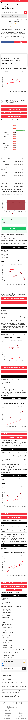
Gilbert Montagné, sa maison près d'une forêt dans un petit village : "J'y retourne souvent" (13, 696)
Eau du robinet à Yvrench (7, 645)
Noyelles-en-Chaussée (13, 16)
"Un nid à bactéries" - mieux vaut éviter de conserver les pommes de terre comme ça (14, 687)
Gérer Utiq (23, 703)
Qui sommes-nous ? (7, 702)
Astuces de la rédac (7, 665)
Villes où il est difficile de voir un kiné (14, 517)
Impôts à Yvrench (6, 637)
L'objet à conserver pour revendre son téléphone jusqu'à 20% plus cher (13, 679)
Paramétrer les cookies (16, 703)
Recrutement (21, 702)
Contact (13, 702)
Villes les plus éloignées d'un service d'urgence (14, 112)
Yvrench (3, 622)
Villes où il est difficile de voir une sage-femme (14, 586)
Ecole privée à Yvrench (7, 640)
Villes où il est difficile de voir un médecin (14, 302)
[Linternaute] (7, 713)
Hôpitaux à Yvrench (6, 625)
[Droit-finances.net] (20, 713)
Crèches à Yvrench (6, 639)
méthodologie (22, 33)
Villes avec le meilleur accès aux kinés (14, 513)
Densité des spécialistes (7, 60)
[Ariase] (7, 718)
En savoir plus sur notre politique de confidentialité (11, 230)
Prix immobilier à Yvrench (7, 644)
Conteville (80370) (6, 615)
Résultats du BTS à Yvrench (8, 657)
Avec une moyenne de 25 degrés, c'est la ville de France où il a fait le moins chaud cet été (13, 683)
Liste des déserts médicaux (14, 105)
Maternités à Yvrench (6, 642)
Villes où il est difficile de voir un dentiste (14, 371)
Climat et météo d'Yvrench (7, 632)
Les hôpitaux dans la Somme (14, 116)
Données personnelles (7, 703)
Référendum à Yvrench (7, 647)
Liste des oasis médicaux (14, 109)
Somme (16, 3)
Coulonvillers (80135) (6, 612)
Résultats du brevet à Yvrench (8, 655)
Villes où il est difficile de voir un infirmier (14, 437)
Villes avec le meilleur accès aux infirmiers (14, 433)
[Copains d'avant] (7, 716)
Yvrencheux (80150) (6, 609)
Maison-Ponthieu (17, 15)
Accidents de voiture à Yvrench (8, 630)
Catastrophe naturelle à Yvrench (9, 627)
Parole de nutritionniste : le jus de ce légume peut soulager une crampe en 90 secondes (13, 691)
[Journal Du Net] (20, 710)
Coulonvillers (4, 16)
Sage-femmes (18, 63)
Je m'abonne (13, 228)
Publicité (17, 702)
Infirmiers (17, 60)
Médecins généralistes (7, 65)
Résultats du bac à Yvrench (8, 654)
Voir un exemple (23, 664)
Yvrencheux (9, 15)
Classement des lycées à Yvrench (9, 629)
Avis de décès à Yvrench (7, 624)
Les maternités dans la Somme (14, 589)
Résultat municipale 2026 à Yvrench (10, 652)
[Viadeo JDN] (20, 716)
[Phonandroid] (20, 718)
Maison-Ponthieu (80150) (7, 610)
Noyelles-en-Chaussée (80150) (8, 614)
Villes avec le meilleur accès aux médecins (14, 298)
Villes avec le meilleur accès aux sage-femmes (14, 582)
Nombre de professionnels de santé (7, 62)
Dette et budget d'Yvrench (7, 635)
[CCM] (7, 710)
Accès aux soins (5, 58)
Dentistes (17, 58)
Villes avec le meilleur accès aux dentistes (14, 367)
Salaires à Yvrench (6, 634)
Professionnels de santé (8, 3)
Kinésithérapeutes (19, 62)
